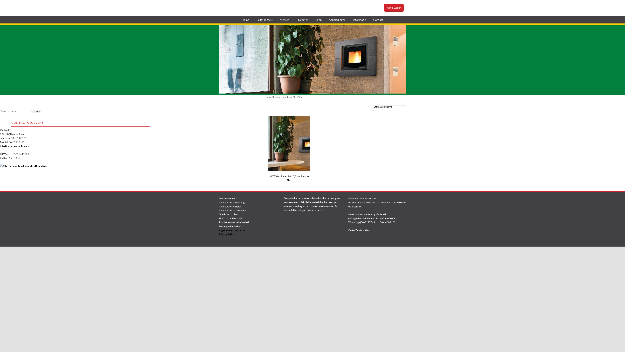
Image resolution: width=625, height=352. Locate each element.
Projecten (302, 20)
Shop (319, 20)
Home (245, 20)
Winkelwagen (394, 7)
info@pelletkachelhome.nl (15, 146)
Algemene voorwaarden (232, 230)
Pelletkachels (264, 20)
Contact (378, 20)
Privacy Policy (227, 234)
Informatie (359, 20)
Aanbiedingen (337, 20)
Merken (284, 20)
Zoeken (36, 111)
